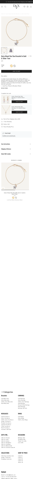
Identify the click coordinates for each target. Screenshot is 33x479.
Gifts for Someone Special (8, 447)
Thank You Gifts (22, 441)
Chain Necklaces (5, 426)
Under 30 (20, 460)
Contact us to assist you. (8, 135)
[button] (5, 6)
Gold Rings (21, 416)
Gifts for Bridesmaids (6, 446)
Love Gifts (20, 442)
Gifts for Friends (5, 438)
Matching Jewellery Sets (7, 456)
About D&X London (6, 154)
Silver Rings (21, 418)
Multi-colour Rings (23, 419)
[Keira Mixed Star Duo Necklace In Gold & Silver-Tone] (5, 110)
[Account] (28, 6)
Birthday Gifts (21, 438)
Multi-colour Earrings (23, 401)
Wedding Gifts (21, 439)
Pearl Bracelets (5, 403)
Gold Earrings (21, 398)
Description (4, 76)
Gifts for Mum (5, 439)
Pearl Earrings (21, 406)
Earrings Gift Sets (22, 408)
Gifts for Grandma (6, 444)
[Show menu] (2, 6)
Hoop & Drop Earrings (23, 405)
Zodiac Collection (6, 457)
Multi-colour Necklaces (7, 419)
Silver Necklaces (5, 418)
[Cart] (31, 6)
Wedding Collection (6, 459)
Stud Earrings (21, 403)
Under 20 (20, 459)
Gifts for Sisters (5, 441)
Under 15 (20, 457)
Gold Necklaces (5, 416)
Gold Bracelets (5, 398)
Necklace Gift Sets (6, 429)
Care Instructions (5, 144)
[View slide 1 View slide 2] (15, 176)
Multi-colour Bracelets (7, 401)
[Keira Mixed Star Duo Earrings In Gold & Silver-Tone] (5, 99)
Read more (4, 88)
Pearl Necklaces (5, 427)
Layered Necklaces (6, 424)
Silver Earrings (21, 400)
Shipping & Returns (6, 149)
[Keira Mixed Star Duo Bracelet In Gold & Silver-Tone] (15, 176)
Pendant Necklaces (6, 423)
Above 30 (20, 462)
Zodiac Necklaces (6, 421)
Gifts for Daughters (6, 442)
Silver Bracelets (5, 400)
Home (2, 13)
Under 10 (20, 456)
